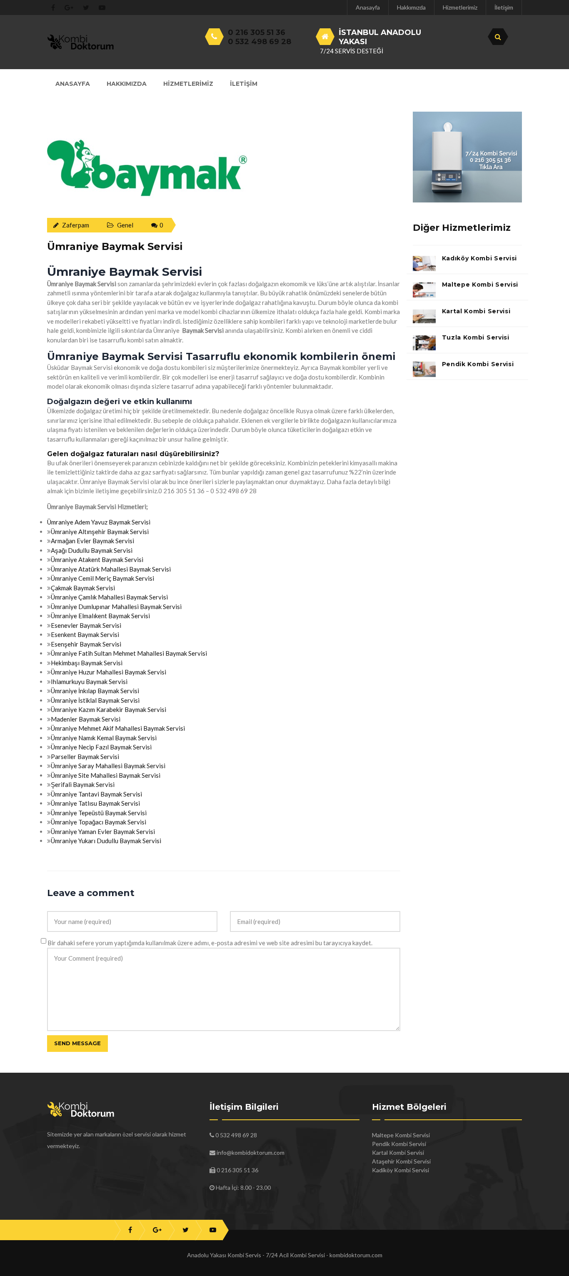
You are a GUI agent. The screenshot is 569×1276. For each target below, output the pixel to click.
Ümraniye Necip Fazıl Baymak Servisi (101, 747)
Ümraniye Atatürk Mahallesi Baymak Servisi (111, 569)
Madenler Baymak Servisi (85, 719)
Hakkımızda (411, 7)
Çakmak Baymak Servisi (83, 588)
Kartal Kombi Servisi (476, 311)
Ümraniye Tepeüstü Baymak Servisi (99, 813)
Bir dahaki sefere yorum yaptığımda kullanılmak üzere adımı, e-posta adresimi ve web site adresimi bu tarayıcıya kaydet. (209, 942)
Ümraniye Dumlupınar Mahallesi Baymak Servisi (116, 606)
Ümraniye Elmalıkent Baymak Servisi (100, 615)
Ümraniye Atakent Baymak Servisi (97, 559)
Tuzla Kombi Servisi (475, 337)
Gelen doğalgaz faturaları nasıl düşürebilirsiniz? (133, 454)
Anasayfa (368, 7)
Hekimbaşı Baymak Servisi (86, 663)
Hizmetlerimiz (460, 7)
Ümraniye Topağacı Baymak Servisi (98, 822)
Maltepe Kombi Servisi (480, 284)
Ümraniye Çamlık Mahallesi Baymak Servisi (109, 597)
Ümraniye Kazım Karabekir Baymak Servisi (108, 709)
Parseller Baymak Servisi (85, 756)
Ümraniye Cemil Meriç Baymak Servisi (102, 578)
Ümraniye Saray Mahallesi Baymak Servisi (108, 765)
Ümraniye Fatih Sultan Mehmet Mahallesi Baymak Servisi (129, 653)
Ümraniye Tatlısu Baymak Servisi (95, 803)
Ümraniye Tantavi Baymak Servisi (96, 794)
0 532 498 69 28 (259, 41)
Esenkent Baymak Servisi (85, 634)
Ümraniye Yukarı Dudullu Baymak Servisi (106, 840)
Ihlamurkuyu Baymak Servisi (89, 681)
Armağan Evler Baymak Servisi (92, 540)
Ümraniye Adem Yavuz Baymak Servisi (98, 522)
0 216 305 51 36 (256, 32)
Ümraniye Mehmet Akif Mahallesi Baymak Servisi (118, 728)
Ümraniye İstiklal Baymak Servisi (95, 700)
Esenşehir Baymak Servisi (86, 644)
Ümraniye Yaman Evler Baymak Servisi (103, 831)
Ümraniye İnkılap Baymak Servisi (95, 690)
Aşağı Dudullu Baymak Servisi (91, 550)
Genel (125, 225)
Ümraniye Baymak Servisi (115, 246)
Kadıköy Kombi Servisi (479, 258)
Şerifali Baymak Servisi (83, 784)
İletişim (503, 7)
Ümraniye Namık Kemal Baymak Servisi (104, 738)
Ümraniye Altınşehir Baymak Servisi (100, 531)
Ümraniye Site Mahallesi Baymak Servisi (105, 775)
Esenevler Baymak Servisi (86, 625)
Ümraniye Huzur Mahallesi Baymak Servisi (108, 672)
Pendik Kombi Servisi (478, 364)
